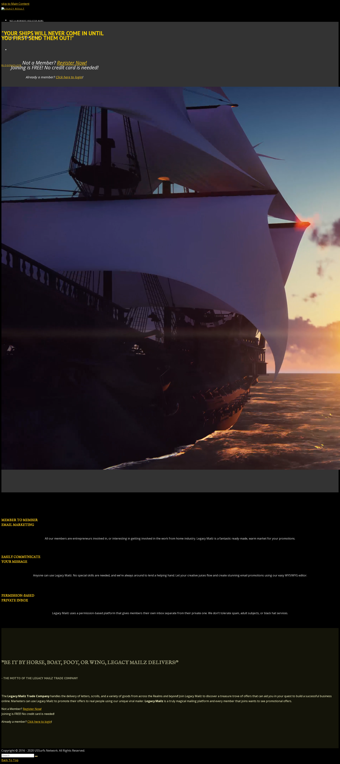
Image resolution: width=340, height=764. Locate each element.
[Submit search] (36, 756)
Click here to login (69, 77)
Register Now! (72, 62)
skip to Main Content (15, 4)
